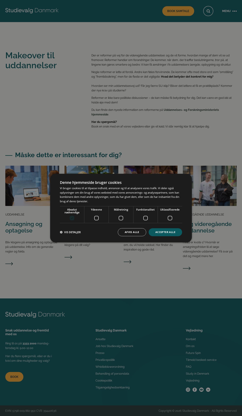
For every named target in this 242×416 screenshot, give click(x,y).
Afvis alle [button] (132, 232)
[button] (70, 232)
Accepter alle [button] (165, 232)
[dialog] (121, 208)
